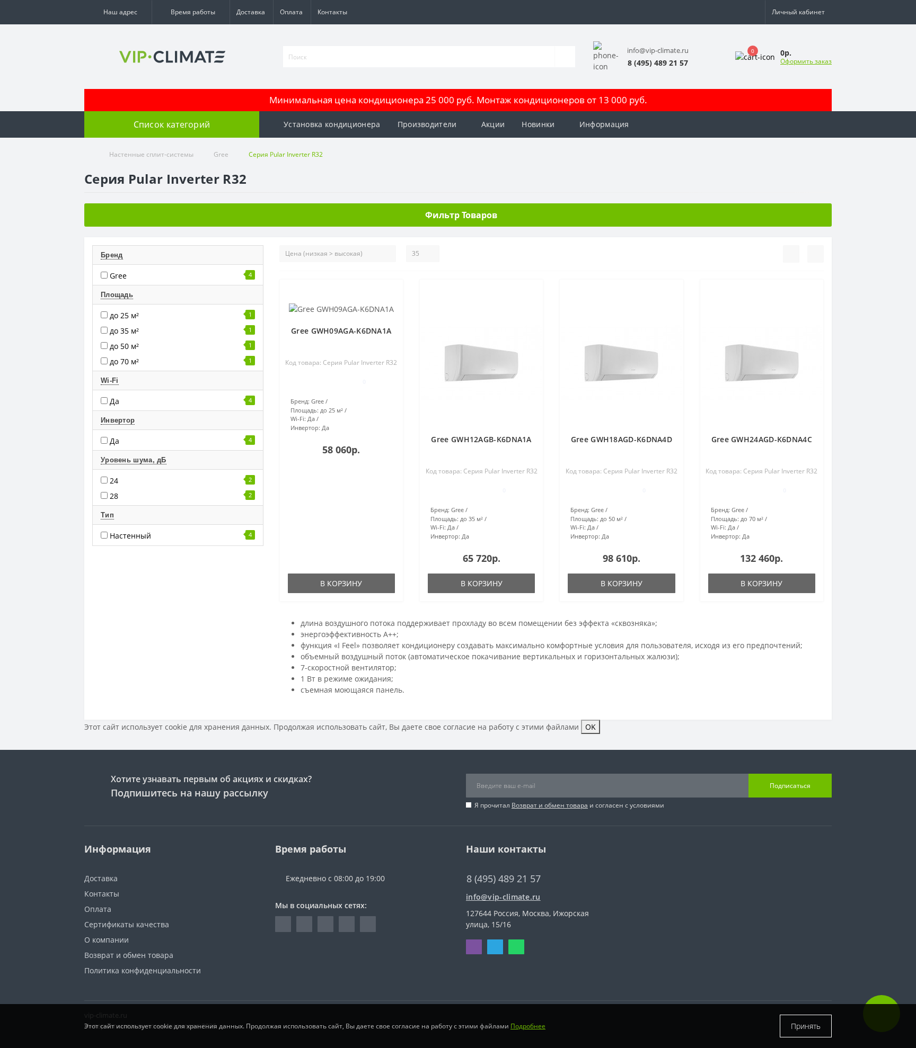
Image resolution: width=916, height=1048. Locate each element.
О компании (106, 940)
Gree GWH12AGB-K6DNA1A (481, 439)
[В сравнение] (391, 308)
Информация (604, 124)
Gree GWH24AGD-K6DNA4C (761, 439)
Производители (427, 124)
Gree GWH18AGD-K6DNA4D (621, 439)
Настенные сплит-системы (151, 154)
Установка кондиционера (332, 124)
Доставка (250, 11)
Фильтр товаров (461, 215)
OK (590, 727)
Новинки (538, 124)
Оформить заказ (806, 61)
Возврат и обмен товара (550, 805)
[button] (118, 12)
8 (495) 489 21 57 (496, 862)
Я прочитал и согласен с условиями (569, 805)
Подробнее (527, 1026)
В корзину (341, 583)
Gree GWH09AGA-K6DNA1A (341, 331)
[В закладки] (390, 293)
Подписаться (790, 785)
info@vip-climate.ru (503, 897)
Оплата (291, 11)
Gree (221, 154)
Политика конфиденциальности (142, 970)
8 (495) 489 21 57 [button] (503, 879)
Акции (493, 124)
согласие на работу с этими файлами (511, 727)
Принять (806, 1026)
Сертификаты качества (126, 924)
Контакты (332, 11)
